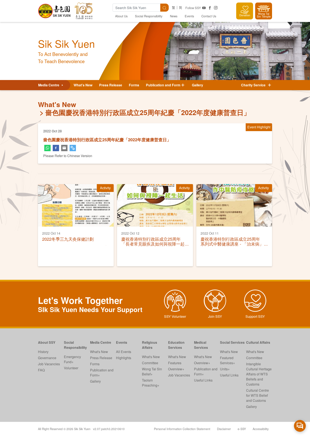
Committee (150, 362)
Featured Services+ (227, 360)
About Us (121, 16)
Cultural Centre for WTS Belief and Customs (257, 395)
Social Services (232, 342)
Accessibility (261, 429)
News (173, 16)
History (43, 351)
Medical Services (201, 345)
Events (189, 16)
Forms (134, 85)
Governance (47, 357)
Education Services (176, 345)
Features (174, 362)
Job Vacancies (49, 363)
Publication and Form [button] (163, 85)
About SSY (46, 342)
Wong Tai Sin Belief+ (152, 371)
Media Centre (49, 85)
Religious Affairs (149, 345)
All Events (123, 351)
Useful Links (203, 380)
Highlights (123, 357)
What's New (83, 85)
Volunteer (71, 367)
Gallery (197, 85)
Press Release (110, 85)
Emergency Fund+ (72, 359)
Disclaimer (224, 429)
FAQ (41, 370)
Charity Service (254, 85)
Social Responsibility (148, 16)
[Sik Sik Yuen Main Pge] (54, 9)
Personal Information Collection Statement (182, 429)
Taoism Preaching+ (150, 383)
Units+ (225, 369)
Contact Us (208, 16)
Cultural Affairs (258, 342)
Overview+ (176, 369)
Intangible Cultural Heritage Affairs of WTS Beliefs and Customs (259, 374)
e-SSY (242, 429)
